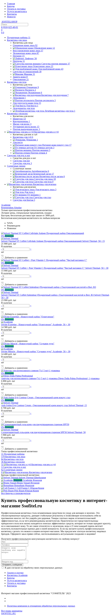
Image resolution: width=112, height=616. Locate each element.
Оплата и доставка (16, 9)
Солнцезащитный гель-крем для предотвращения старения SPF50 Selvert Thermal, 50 (43, 432)
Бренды (11, 6)
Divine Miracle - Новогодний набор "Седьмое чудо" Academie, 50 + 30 (35, 351)
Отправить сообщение (12, 565)
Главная (11, 3)
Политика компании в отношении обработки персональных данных (41, 606)
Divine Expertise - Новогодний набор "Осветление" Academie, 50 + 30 (35, 324)
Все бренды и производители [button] (15, 493)
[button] (5, 205)
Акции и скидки (15, 572)
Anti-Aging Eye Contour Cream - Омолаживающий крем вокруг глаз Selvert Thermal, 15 (44, 405)
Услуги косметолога (17, 11)
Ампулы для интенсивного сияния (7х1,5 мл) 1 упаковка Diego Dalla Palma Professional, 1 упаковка (50, 378)
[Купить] (2, 255)
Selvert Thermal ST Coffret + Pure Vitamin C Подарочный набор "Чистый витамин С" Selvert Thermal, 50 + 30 (54, 268)
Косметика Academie (17, 575)
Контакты (12, 14)
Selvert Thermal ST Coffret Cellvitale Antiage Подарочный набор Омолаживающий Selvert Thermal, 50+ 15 (53, 241)
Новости (11, 16)
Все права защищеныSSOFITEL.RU (11, 612)
